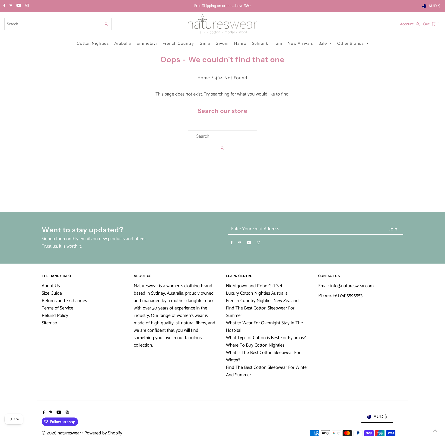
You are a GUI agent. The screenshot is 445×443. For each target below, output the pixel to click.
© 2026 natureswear (62, 433)
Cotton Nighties (93, 43)
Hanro (240, 43)
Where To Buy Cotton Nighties (255, 345)
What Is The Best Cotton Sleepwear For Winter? (263, 356)
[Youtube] (18, 6)
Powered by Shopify (103, 433)
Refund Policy (55, 315)
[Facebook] (3, 6)
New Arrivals (300, 43)
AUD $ (434, 6)
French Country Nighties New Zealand (262, 301)
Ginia (205, 43)
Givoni (222, 43)
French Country (178, 43)
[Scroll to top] (435, 431)
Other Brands (350, 43)
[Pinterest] (10, 6)
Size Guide (52, 293)
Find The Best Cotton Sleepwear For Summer (260, 311)
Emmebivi (147, 43)
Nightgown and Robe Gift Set (254, 286)
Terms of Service (57, 308)
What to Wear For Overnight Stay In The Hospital (264, 326)
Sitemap (49, 323)
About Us (51, 286)
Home (203, 78)
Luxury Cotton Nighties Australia (257, 293)
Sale (322, 43)
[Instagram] (26, 6)
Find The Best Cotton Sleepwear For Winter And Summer (267, 371)
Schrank (260, 43)
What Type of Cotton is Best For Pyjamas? (266, 338)
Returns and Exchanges (64, 301)
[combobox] (52, 24)
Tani (278, 43)
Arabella (122, 43)
